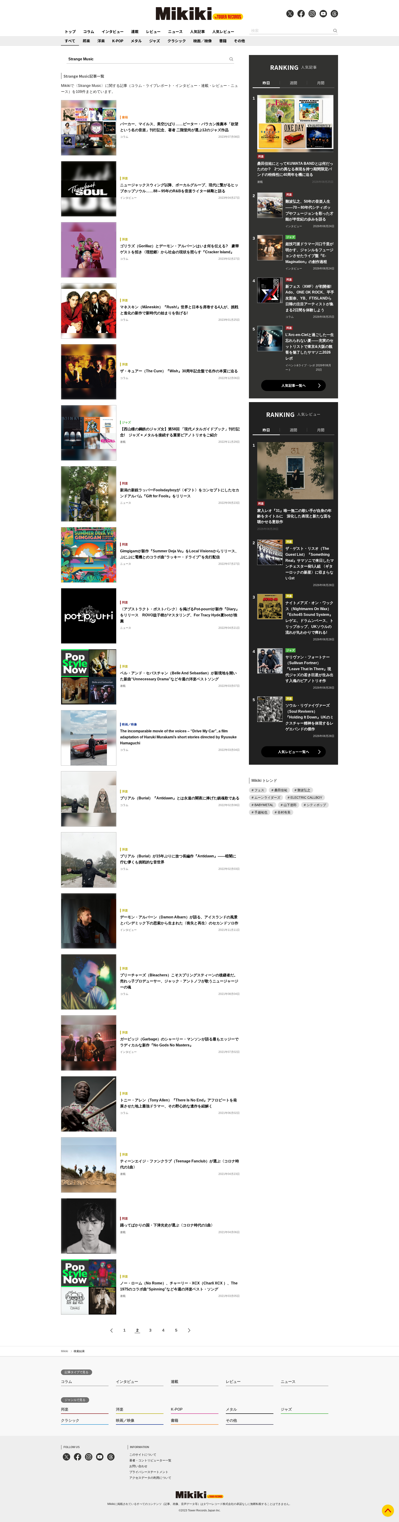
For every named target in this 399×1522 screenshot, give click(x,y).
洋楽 (101, 40)
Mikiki (64, 1351)
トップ (70, 31)
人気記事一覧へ (293, 385)
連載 (135, 31)
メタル (136, 40)
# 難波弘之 (302, 790)
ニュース (175, 31)
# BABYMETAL (262, 805)
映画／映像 (202, 40)
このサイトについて (142, 1454)
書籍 (223, 40)
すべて (70, 40)
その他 (239, 40)
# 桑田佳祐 (279, 790)
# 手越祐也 (259, 812)
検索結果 (79, 1351)
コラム (88, 31)
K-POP (117, 40)
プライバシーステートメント (148, 1471)
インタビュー (113, 31)
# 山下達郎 (288, 805)
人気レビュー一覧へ (293, 751)
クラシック (176, 40)
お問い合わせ (138, 1466)
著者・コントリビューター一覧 (150, 1460)
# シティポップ (315, 805)
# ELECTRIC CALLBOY (305, 797)
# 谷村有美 (282, 812)
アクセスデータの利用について (150, 1477)
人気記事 (197, 31)
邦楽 (86, 40)
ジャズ (154, 40)
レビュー (153, 31)
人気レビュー (223, 31)
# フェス (258, 790)
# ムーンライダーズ (266, 797)
